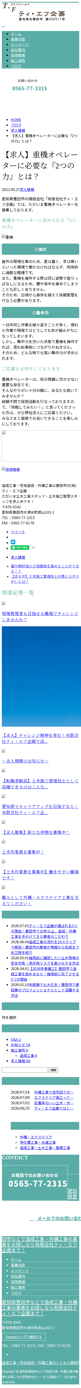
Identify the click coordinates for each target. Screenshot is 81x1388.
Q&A (16, 1039)
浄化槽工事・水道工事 (38, 1142)
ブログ (16, 65)
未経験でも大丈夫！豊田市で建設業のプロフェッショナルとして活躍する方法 (45, 990)
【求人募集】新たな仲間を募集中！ (36, 832)
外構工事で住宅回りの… (54, 1092)
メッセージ (20, 44)
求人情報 (27, 189)
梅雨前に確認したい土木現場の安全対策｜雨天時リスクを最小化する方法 (45, 960)
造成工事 (28, 1055)
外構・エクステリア (36, 1137)
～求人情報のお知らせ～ (25, 761)
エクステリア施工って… (54, 1097)
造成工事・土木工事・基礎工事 (45, 1147)
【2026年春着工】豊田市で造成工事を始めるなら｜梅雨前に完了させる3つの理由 (45, 974)
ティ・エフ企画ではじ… (54, 1108)
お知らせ (20, 1044)
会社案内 (18, 49)
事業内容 (18, 39)
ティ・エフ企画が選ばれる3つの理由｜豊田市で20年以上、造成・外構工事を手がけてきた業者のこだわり (44, 931)
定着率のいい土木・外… (54, 1102)
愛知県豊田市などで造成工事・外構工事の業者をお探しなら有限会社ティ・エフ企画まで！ (39, 1307)
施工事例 (18, 60)
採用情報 (18, 55)
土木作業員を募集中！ (23, 852)
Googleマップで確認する (24, 1336)
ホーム (16, 33)
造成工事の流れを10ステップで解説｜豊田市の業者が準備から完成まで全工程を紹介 (45, 947)
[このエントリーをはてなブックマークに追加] (13, 542)
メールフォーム (17, 98)
